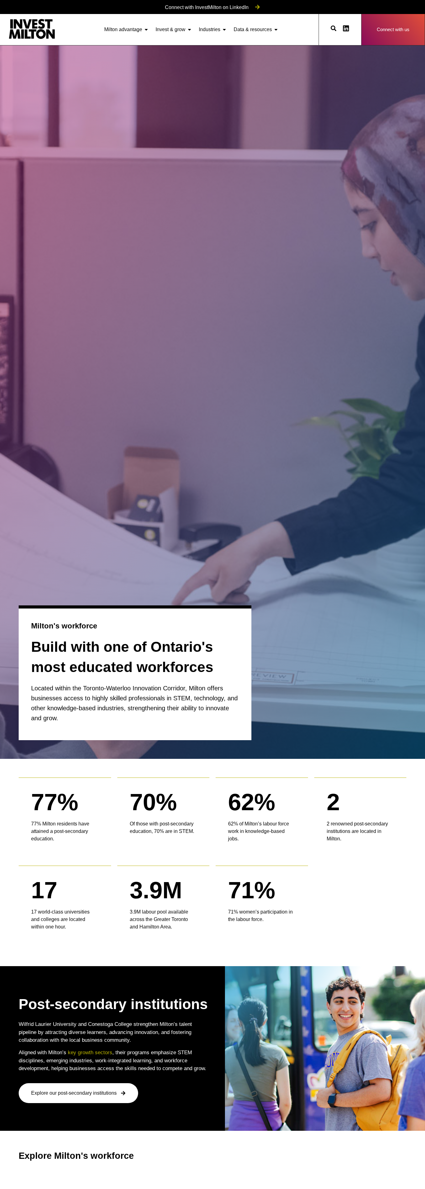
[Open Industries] (224, 29)
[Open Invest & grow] (189, 29)
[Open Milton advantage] (146, 29)
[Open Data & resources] (275, 29)
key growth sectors (90, 1052)
